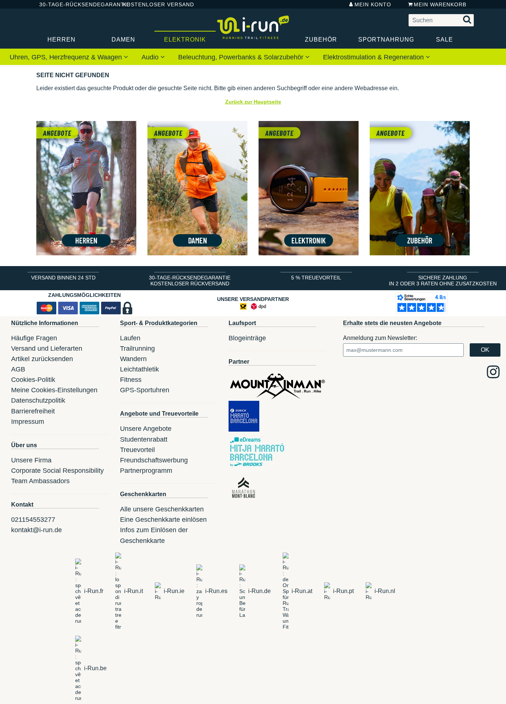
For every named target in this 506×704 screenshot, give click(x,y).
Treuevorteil (137, 449)
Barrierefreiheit (33, 411)
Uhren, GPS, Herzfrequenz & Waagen (67, 57)
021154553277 (33, 519)
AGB (18, 369)
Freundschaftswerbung (154, 460)
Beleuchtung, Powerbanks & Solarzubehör (241, 57)
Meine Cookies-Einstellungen (54, 390)
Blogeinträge (247, 338)
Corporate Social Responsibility (57, 470)
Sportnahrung (386, 39)
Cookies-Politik (33, 379)
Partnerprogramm (146, 470)
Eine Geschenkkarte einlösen (163, 519)
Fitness (131, 379)
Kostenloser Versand (153, 4)
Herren (61, 39)
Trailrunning (137, 348)
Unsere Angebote (146, 428)
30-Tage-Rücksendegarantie (74, 4)
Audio (151, 57)
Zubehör (321, 39)
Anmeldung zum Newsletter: (380, 338)
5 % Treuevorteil (316, 278)
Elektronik (185, 39)
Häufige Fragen (34, 338)
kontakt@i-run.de (36, 530)
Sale (444, 39)
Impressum (27, 421)
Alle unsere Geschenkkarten (162, 509)
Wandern (133, 359)
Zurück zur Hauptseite (253, 102)
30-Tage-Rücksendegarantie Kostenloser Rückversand (189, 280)
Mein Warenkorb (440, 4)
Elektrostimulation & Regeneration (374, 57)
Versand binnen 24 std (63, 278)
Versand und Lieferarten (46, 348)
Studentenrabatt (143, 439)
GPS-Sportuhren (144, 390)
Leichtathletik (139, 369)
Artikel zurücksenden (42, 359)
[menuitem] (69, 57)
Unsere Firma (31, 460)
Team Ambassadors (40, 481)
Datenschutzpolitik (38, 400)
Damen (123, 39)
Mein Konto (372, 4)
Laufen (130, 338)
